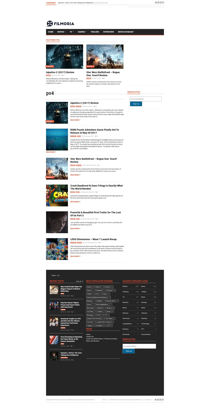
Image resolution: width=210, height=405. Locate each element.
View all (78, 281)
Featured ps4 (53, 40)
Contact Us (90, 336)
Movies (61, 32)
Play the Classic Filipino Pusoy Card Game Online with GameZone (70, 305)
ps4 (50, 93)
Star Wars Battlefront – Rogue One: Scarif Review (103, 74)
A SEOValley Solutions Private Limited (77, 400)
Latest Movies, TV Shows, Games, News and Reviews (125, 400)
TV (71, 32)
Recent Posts (57, 281)
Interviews (108, 32)
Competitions (127, 323)
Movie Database (125, 32)
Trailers (95, 32)
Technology (145, 323)
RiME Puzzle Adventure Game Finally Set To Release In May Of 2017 (94, 131)
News (78, 136)
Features (73, 136)
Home (50, 32)
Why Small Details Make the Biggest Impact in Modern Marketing (71, 289)
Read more (74, 120)
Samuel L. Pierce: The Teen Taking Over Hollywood (75, 3)
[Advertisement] (119, 12)
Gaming (81, 32)
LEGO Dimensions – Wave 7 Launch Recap (93, 239)
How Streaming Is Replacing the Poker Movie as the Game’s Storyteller (71, 339)
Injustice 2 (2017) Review (60, 72)
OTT (142, 329)
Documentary (145, 334)
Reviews (78, 106)
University (126, 334)
